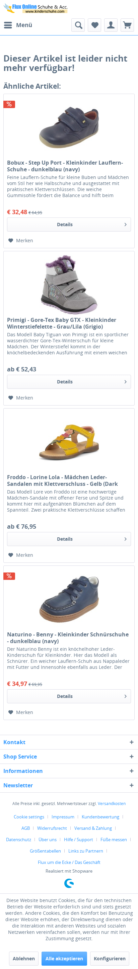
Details (65, 224)
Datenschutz (18, 839)
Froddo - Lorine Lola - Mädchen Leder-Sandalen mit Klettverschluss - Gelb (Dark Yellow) (62, 480)
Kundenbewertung (100, 817)
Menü (24, 25)
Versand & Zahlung (93, 828)
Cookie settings (29, 817)
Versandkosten (112, 803)
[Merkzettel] (94, 25)
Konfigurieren (110, 958)
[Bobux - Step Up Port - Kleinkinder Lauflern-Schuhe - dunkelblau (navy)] (69, 127)
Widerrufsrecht (52, 828)
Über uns (48, 839)
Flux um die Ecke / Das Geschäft (69, 862)
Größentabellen (45, 851)
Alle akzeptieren (64, 958)
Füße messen (113, 839)
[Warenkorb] (127, 25)
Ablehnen (24, 958)
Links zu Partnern (85, 851)
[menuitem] (18, 25)
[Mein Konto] (111, 25)
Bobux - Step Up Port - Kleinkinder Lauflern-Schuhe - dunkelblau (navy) (65, 166)
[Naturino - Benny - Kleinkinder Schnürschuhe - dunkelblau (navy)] (69, 599)
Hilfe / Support (78, 839)
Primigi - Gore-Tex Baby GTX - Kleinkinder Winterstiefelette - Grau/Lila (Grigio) (61, 323)
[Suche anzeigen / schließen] (78, 25)
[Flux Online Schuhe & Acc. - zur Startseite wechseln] (36, 9)
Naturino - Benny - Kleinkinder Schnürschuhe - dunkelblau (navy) (68, 637)
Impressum (63, 817)
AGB (25, 828)
